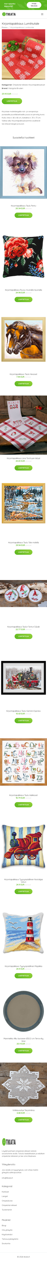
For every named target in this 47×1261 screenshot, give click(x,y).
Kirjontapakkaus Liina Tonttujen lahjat (23, 458)
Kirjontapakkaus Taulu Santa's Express (23, 711)
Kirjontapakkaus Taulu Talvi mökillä (23, 542)
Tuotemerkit (7, 1210)
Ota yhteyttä (7, 1230)
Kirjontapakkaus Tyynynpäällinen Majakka (23, 966)
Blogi (4, 1225)
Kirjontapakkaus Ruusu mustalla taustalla (23, 290)
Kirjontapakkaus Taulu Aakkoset (23, 795)
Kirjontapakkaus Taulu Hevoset (23, 374)
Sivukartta (6, 1243)
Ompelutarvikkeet (20, 85)
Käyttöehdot (7, 1234)
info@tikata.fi (7, 1178)
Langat (5, 1196)
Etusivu (5, 27)
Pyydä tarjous (34, 5)
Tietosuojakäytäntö (10, 1239)
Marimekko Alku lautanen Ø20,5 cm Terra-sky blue (23, 1039)
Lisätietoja (12, 101)
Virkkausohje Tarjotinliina (23, 1110)
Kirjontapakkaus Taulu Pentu (23, 206)
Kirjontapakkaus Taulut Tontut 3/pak (23, 627)
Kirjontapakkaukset (37, 85)
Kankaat (5, 1192)
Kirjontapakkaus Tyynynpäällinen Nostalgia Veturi (23, 880)
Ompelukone (7, 1201)
